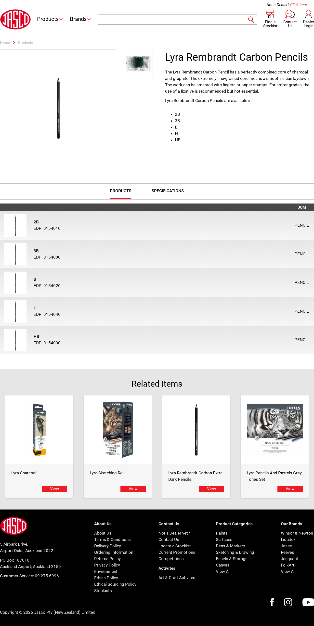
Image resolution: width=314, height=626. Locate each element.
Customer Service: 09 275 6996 (29, 575)
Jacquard (289, 558)
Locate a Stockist (174, 545)
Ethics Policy (106, 577)
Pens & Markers (230, 545)
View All (223, 571)
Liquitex (288, 539)
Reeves (287, 552)
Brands (78, 19)
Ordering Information (113, 552)
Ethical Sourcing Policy (115, 584)
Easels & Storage (232, 558)
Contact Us (168, 539)
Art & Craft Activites (176, 577)
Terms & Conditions (112, 539)
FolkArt (287, 565)
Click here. (299, 4)
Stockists (103, 590)
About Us (102, 533)
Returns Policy (107, 558)
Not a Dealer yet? (174, 533)
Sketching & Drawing (235, 552)
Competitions (171, 558)
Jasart (287, 545)
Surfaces (224, 539)
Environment (106, 571)
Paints (222, 533)
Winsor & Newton (297, 533)
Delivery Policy (107, 545)
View (54, 488)
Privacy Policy (107, 565)
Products (48, 19)
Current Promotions (176, 552)
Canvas (222, 565)
